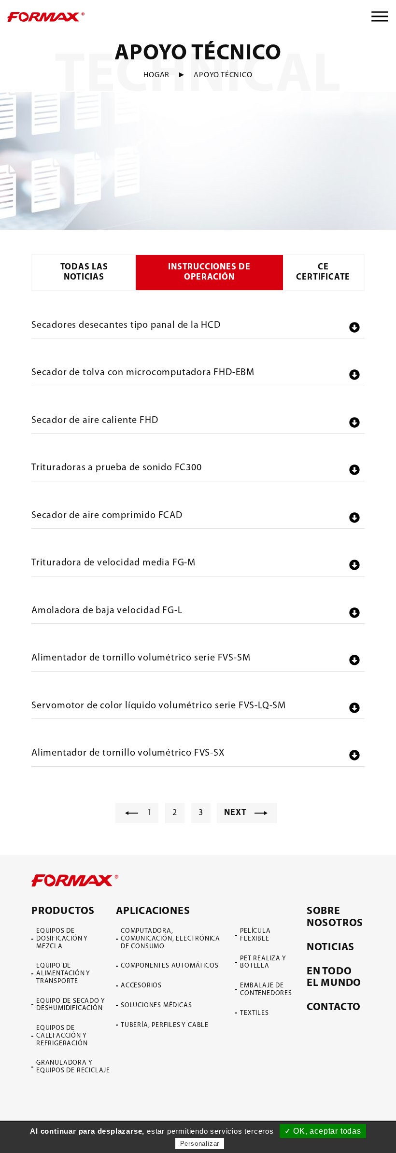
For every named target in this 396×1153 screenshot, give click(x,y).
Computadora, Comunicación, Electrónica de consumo (170, 939)
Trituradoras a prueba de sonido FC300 (116, 468)
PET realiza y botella (263, 962)
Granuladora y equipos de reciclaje (73, 1066)
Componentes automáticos (169, 966)
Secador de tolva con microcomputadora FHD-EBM (143, 373)
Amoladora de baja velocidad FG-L (107, 611)
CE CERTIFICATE (323, 272)
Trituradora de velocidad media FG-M (113, 563)
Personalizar (200, 1143)
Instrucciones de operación (209, 272)
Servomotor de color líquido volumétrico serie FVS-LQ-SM (158, 706)
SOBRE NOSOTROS (335, 917)
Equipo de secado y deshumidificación (70, 1005)
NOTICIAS (330, 947)
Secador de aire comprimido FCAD (107, 515)
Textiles (254, 1013)
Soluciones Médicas (156, 1005)
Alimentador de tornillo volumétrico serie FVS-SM (140, 658)
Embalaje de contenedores (266, 989)
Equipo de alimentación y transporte (63, 973)
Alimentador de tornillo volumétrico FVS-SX (128, 753)
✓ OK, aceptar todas (322, 1131)
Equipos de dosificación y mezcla (62, 939)
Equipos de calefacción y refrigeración (61, 1036)
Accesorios (141, 985)
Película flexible (255, 935)
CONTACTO (334, 1007)
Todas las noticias (84, 272)
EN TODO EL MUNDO (334, 977)
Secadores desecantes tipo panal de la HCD (126, 325)
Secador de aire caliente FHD (94, 420)
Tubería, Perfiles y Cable (165, 1025)
